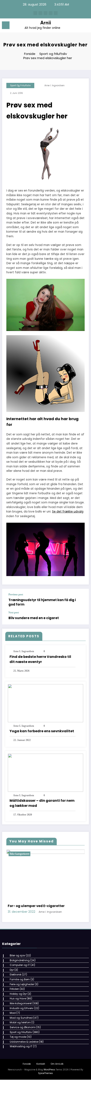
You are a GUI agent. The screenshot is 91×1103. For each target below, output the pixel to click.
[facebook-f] (35, 13)
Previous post (15, 594)
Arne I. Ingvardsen (54, 85)
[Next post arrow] (81, 617)
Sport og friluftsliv (20, 85)
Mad (13, 1079)
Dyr (12, 1036)
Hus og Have (18, 1065)
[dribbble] (45, 13)
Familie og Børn (20, 1045)
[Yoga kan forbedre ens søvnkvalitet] (45, 703)
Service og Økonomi (23, 1093)
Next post (13, 612)
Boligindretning (20, 1026)
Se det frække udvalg (67, 512)
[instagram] (50, 13)
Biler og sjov (17, 1022)
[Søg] (78, 26)
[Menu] (6, 25)
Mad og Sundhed (21, 1084)
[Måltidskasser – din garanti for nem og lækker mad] (45, 772)
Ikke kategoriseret (46, 853)
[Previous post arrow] (81, 599)
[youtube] (56, 13)
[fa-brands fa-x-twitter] (40, 13)
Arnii (45, 22)
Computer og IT (20, 1031)
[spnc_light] (85, 26)
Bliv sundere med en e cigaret (33, 618)
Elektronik (15, 1041)
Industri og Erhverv (21, 1074)
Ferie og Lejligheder (22, 1050)
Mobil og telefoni (20, 1089)
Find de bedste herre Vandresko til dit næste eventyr (40, 659)
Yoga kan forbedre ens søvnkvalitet (42, 731)
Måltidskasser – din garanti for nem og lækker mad (42, 803)
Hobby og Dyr (18, 1060)
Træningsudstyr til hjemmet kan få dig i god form (42, 602)
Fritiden (14, 1055)
